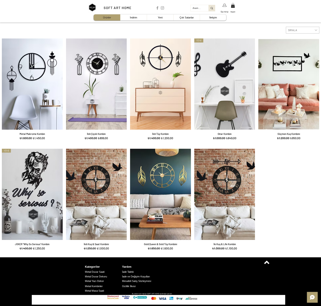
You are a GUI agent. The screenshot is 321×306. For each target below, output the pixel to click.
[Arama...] (211, 8)
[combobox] (302, 30)
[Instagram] (162, 8)
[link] (233, 5)
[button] (97, 267)
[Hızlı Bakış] (32, 84)
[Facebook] (157, 8)
